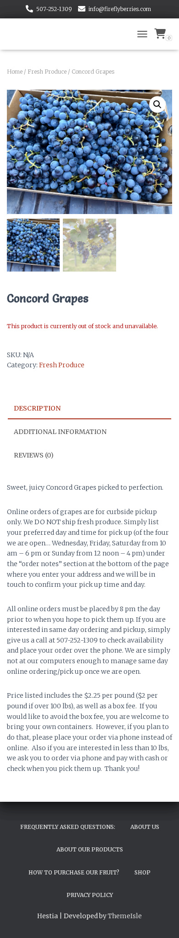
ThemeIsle (125, 916)
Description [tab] (37, 408)
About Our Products (89, 849)
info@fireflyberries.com (120, 9)
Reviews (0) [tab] (34, 455)
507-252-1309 (54, 9)
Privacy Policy (90, 895)
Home (14, 71)
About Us (144, 826)
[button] (157, 104)
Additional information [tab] (60, 432)
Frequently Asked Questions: (67, 826)
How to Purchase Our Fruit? (73, 872)
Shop (142, 872)
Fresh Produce (47, 71)
